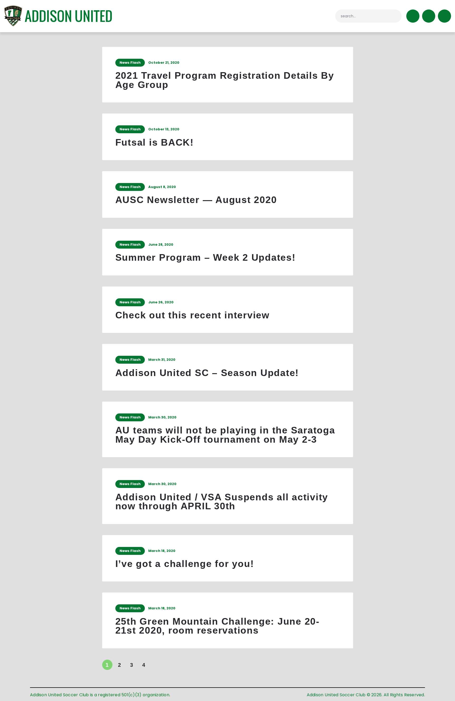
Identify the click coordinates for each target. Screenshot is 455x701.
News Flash (130, 62)
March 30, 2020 (162, 417)
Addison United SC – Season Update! (207, 373)
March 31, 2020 (161, 359)
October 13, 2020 (163, 129)
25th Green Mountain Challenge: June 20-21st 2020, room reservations (217, 626)
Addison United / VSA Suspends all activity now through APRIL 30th (221, 502)
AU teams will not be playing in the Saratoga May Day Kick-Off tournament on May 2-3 (225, 435)
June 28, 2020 (160, 244)
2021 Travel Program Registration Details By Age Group (224, 80)
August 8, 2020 (162, 186)
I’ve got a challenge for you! (184, 564)
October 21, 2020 (163, 62)
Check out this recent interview (192, 315)
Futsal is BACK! (154, 142)
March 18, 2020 (161, 550)
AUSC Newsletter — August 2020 (196, 200)
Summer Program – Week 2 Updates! (205, 257)
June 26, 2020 (161, 302)
